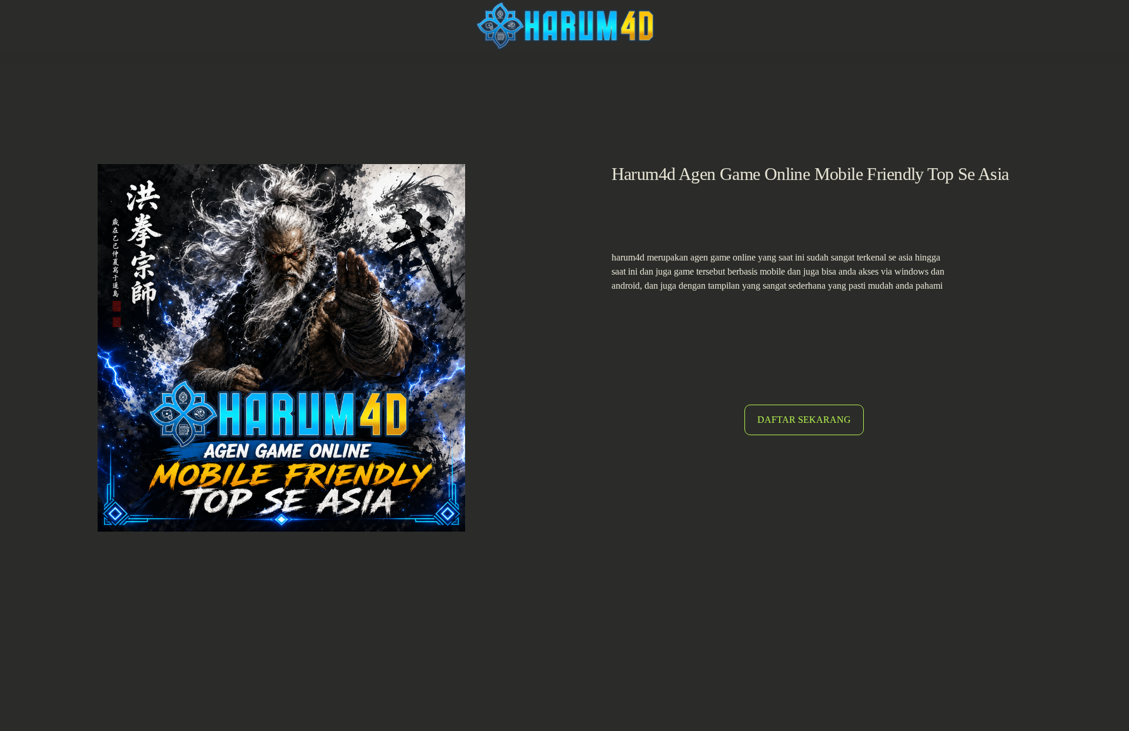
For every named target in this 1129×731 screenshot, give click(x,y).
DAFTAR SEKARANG (804, 420)
